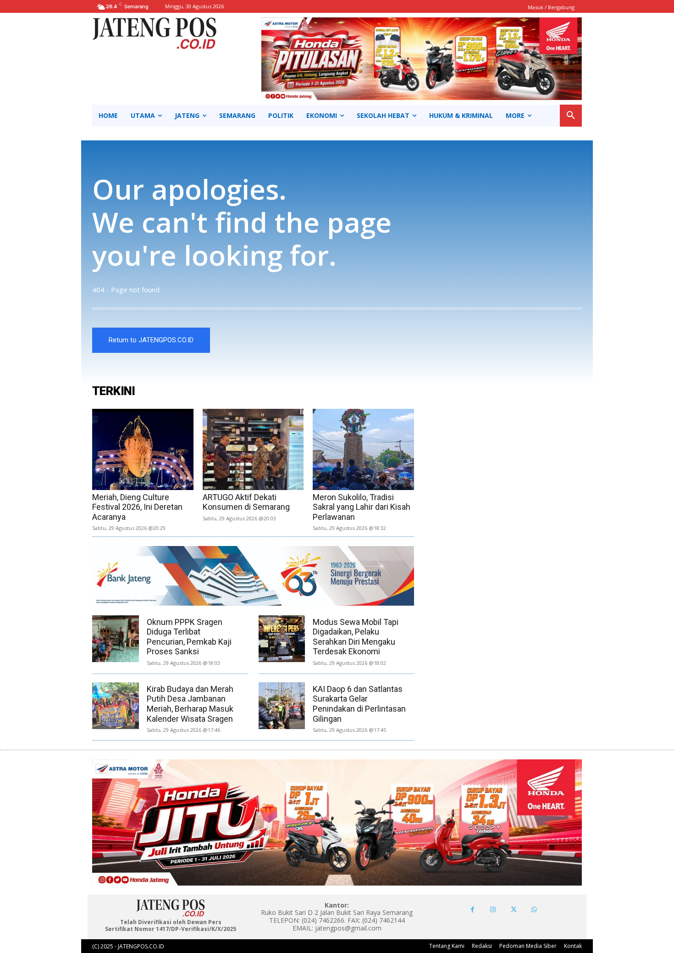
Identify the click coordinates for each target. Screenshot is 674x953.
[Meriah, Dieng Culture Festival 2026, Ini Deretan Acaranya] (142, 449)
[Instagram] (493, 910)
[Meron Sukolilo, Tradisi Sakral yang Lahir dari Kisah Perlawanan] (363, 449)
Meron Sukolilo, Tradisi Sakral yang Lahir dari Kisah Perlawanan (361, 507)
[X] (514, 910)
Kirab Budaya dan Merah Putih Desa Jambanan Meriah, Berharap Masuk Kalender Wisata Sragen (190, 704)
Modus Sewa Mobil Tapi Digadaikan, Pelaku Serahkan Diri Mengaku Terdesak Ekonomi (355, 637)
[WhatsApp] (534, 910)
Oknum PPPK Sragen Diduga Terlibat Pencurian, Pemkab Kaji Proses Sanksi (189, 637)
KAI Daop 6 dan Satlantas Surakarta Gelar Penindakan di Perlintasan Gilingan (359, 704)
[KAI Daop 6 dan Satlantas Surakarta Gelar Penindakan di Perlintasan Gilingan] (282, 705)
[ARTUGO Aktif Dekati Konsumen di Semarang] (253, 449)
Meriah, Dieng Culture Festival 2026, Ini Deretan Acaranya (137, 507)
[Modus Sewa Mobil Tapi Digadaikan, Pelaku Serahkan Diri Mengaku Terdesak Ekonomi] (282, 638)
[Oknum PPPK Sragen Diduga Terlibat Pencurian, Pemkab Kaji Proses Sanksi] (115, 638)
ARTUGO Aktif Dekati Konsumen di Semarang (246, 502)
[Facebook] (472, 910)
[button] (571, 116)
